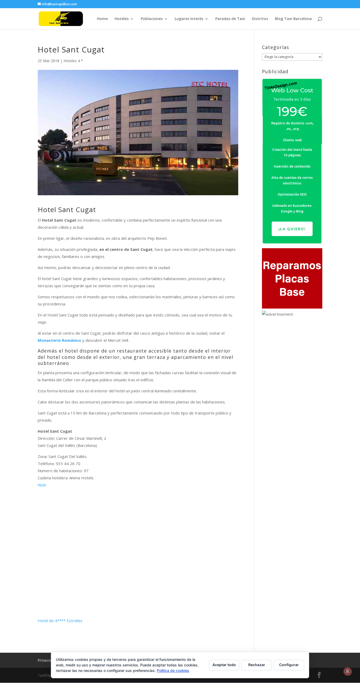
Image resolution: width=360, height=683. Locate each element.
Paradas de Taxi (230, 19)
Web (42, 484)
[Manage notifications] (347, 671)
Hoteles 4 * (73, 60)
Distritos (260, 19)
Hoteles (122, 19)
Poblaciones (152, 19)
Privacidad (47, 660)
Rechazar (256, 664)
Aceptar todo (224, 664)
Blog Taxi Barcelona (293, 19)
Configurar (289, 664)
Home (102, 19)
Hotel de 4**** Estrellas (60, 620)
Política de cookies (173, 670)
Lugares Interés (189, 19)
